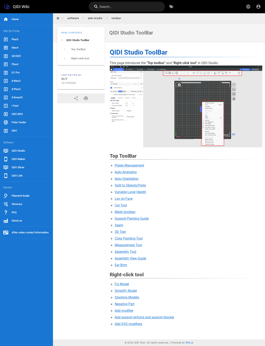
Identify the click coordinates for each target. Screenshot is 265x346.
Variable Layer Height (130, 192)
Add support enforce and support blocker (144, 317)
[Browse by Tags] (171, 7)
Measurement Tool (128, 245)
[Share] (76, 98)
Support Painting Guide (132, 219)
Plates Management (129, 165)
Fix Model (122, 284)
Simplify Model (126, 291)
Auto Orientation (127, 179)
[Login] (258, 7)
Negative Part (124, 304)
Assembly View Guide (130, 258)
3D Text (120, 232)
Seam (119, 225)
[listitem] (81, 40)
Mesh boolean (125, 212)
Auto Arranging (126, 172)
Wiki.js (189, 342)
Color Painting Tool (129, 238)
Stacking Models (127, 297)
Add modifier (124, 311)
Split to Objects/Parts (130, 185)
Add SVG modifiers (128, 324)
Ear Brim (121, 265)
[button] (248, 6)
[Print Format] (86, 98)
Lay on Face (123, 199)
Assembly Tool (125, 252)
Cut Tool (121, 205)
